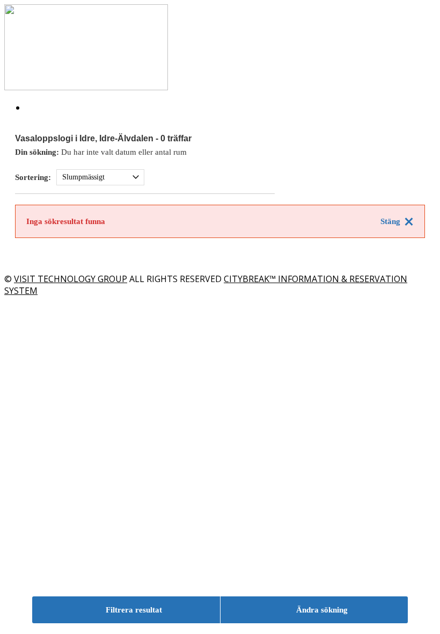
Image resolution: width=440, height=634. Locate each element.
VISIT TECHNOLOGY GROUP (70, 279)
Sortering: (33, 177)
